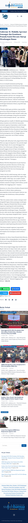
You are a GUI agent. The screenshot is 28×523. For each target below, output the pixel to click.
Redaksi (15, 485)
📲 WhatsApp (5, 289)
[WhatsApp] (12, 299)
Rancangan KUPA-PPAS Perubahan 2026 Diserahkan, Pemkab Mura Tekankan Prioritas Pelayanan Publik (12, 332)
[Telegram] (15, 299)
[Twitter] (9, 299)
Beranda (1, 24)
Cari (24, 445)
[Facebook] (6, 299)
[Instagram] (14, 515)
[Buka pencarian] (17, 16)
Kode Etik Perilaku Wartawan (11, 491)
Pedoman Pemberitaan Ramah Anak (14, 495)
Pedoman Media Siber (7, 485)
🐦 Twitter (4, 293)
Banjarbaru (7, 24)
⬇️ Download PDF (15, 293)
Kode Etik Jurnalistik (14, 487)
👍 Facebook (15, 289)
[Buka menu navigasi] (21, 16)
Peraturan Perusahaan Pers (17, 493)
